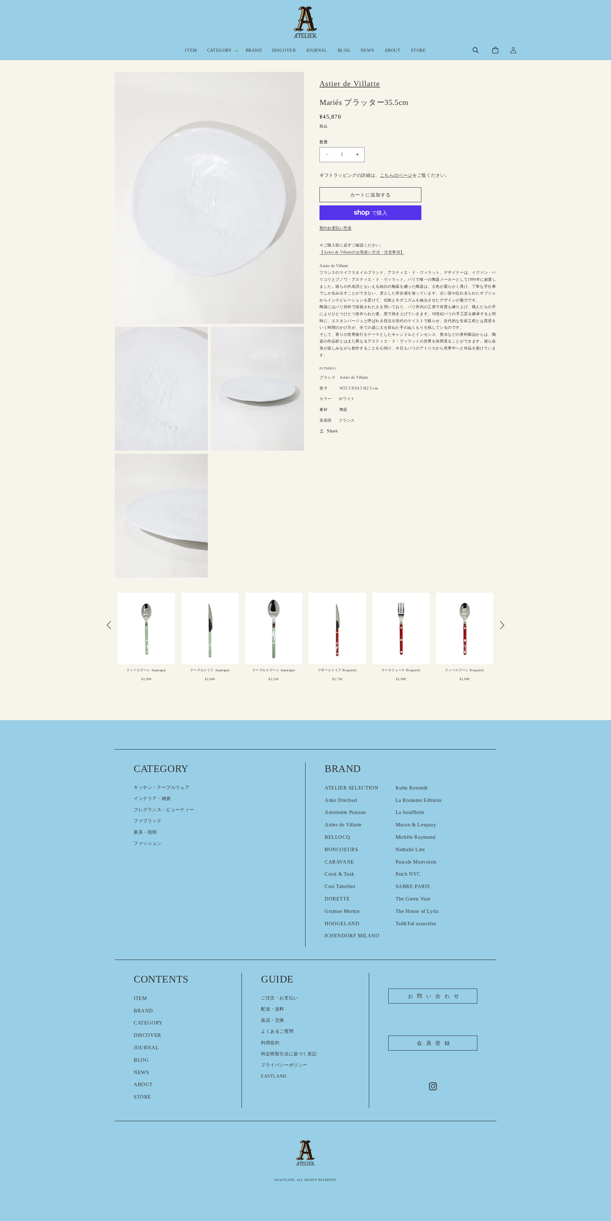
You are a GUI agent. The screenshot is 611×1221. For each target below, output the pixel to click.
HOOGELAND (342, 923)
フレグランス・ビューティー (164, 809)
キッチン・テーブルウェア (161, 787)
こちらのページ (396, 175)
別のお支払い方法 (335, 228)
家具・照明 (145, 832)
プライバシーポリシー (284, 1065)
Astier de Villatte (343, 824)
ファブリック (148, 820)
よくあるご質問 (277, 1031)
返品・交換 (272, 1020)
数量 (324, 142)
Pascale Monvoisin (416, 862)
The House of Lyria (417, 911)
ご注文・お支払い (279, 998)
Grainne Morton (342, 911)
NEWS (141, 1072)
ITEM (140, 998)
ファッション (148, 843)
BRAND (143, 1010)
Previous (109, 625)
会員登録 (435, 1043)
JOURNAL (146, 1047)
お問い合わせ (435, 996)
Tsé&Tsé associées (416, 923)
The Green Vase (413, 898)
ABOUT (143, 1084)
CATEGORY (148, 1022)
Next (502, 625)
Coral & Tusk (339, 874)
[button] (221, 50)
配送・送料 (272, 1009)
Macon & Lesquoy (416, 824)
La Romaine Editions (419, 800)
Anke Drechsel (341, 800)
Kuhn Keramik (412, 787)
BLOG (141, 1060)
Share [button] (332, 431)
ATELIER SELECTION (351, 787)
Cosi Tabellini (340, 886)
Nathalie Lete (410, 849)
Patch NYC (408, 874)
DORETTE (337, 898)
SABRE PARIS (413, 886)
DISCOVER (147, 1035)
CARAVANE (339, 862)
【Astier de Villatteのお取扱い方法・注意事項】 (362, 252)
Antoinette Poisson (345, 812)
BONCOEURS (341, 849)
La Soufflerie (410, 812)
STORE (142, 1097)
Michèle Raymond (416, 837)
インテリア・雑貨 (152, 798)
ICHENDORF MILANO (352, 935)
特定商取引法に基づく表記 (289, 1054)
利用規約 (270, 1042)
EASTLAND (273, 1076)
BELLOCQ (337, 837)
